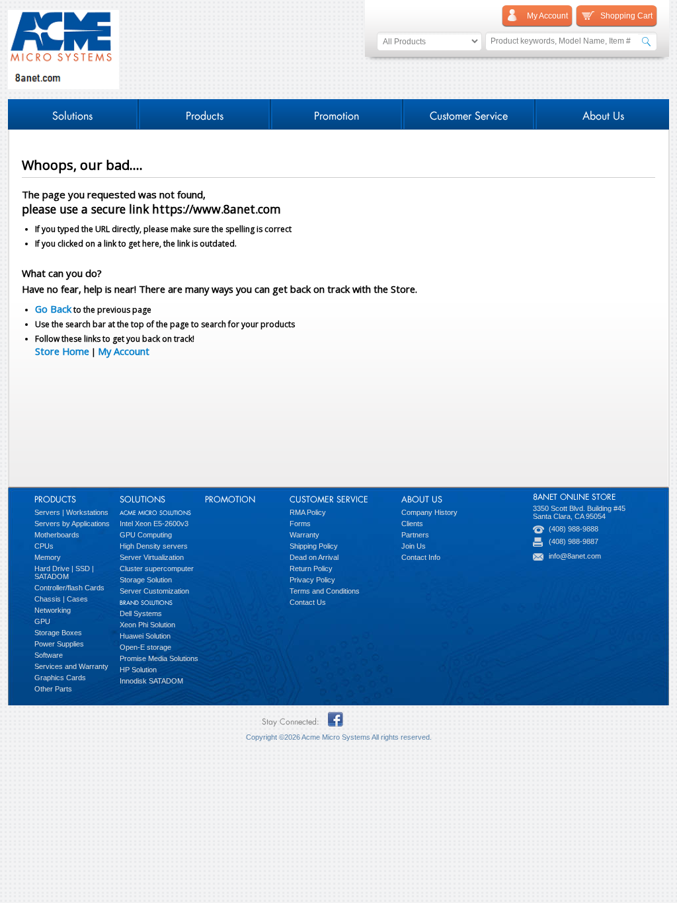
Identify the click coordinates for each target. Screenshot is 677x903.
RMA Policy (308, 512)
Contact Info (420, 557)
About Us (603, 114)
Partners (415, 535)
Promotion (336, 114)
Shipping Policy (314, 546)
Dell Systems (141, 613)
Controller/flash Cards (69, 588)
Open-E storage (145, 647)
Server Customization (154, 591)
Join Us (413, 546)
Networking (52, 610)
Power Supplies (59, 644)
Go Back (53, 308)
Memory (47, 557)
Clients (412, 524)
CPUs (44, 546)
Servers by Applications (72, 524)
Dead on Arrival (314, 557)
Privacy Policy (312, 580)
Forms (300, 524)
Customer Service (469, 114)
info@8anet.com (575, 556)
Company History (429, 512)
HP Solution (138, 670)
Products (204, 114)
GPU (42, 621)
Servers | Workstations (71, 512)
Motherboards (56, 535)
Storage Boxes (58, 633)
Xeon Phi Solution (147, 625)
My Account (123, 351)
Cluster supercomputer (157, 568)
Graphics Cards (60, 678)
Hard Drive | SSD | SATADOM (64, 572)
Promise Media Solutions (159, 658)
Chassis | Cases (61, 599)
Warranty (304, 535)
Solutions (72, 114)
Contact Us (308, 602)
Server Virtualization (152, 557)
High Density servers (154, 546)
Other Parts (53, 689)
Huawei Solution (145, 636)
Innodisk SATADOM (151, 681)
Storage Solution (146, 580)
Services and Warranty (71, 666)
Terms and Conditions (325, 591)
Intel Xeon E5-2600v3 (154, 524)
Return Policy (311, 568)
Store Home (62, 351)
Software (48, 655)
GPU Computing (146, 535)
